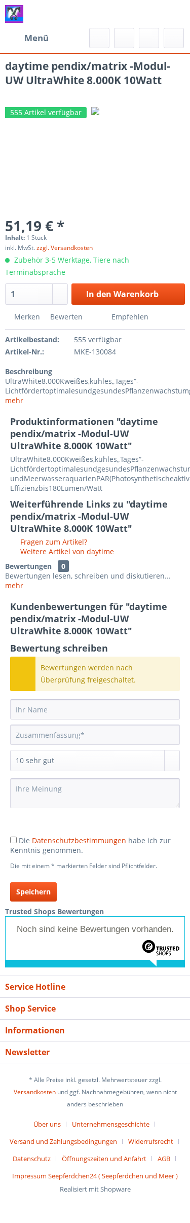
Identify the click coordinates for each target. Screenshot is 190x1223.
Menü (36, 38)
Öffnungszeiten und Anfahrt (104, 1158)
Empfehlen (128, 316)
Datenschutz (32, 1158)
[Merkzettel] (124, 38)
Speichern (33, 891)
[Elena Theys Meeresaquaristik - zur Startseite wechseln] (14, 14)
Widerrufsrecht (150, 1141)
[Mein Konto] (149, 38)
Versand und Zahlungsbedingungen (63, 1141)
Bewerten (66, 316)
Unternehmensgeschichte (110, 1124)
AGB (164, 1158)
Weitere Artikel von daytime (66, 551)
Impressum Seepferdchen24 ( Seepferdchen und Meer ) (95, 1175)
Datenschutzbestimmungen (79, 840)
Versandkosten (35, 1092)
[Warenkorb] (174, 38)
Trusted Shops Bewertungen (54, 911)
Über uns (47, 1124)
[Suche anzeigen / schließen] (99, 38)
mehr (14, 400)
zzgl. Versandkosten (64, 247)
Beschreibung (28, 371)
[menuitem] (27, 38)
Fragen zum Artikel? (52, 542)
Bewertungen (28, 566)
